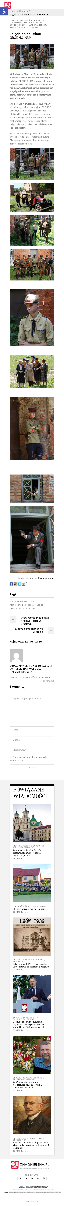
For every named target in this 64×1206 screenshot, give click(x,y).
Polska (31, 609)
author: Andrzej (37, 25)
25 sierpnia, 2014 (18, 25)
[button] (4, 11)
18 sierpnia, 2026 (20, 1151)
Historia (23, 11)
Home (13, 11)
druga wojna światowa (22, 602)
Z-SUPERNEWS (38, 846)
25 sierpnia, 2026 (20, 912)
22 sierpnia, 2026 (20, 1091)
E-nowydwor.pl (46, 578)
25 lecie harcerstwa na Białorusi (29, 909)
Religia (26, 846)
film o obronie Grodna (21, 605)
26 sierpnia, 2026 (20, 859)
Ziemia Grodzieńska (32, 23)
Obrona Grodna (18, 609)
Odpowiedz (48, 681)
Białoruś (17, 906)
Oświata (27, 906)
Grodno (39, 605)
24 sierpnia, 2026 (20, 1030)
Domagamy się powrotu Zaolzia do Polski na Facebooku (31, 667)
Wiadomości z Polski (30, 20)
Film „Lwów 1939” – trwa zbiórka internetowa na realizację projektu (31, 965)
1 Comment (36, 27)
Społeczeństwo (21, 1018)
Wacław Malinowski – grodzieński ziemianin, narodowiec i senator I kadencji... (31, 1145)
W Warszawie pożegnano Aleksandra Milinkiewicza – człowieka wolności (28, 1085)
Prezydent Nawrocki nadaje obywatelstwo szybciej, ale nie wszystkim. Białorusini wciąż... (29, 1024)
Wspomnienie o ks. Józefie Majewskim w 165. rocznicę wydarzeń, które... (27, 853)
